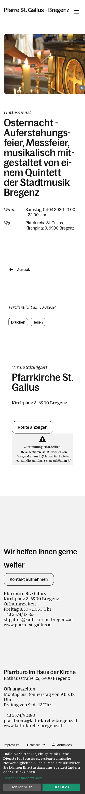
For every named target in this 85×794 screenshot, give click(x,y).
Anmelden (64, 745)
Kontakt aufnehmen (29, 579)
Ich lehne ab (22, 787)
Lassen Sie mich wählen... (24, 778)
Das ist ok (61, 787)
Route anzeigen (32, 427)
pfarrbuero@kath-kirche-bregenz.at (40, 720)
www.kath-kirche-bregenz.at (33, 725)
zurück (23, 269)
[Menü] (76, 12)
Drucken (18, 322)
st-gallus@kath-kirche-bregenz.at (38, 619)
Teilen (38, 322)
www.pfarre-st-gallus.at (28, 624)
